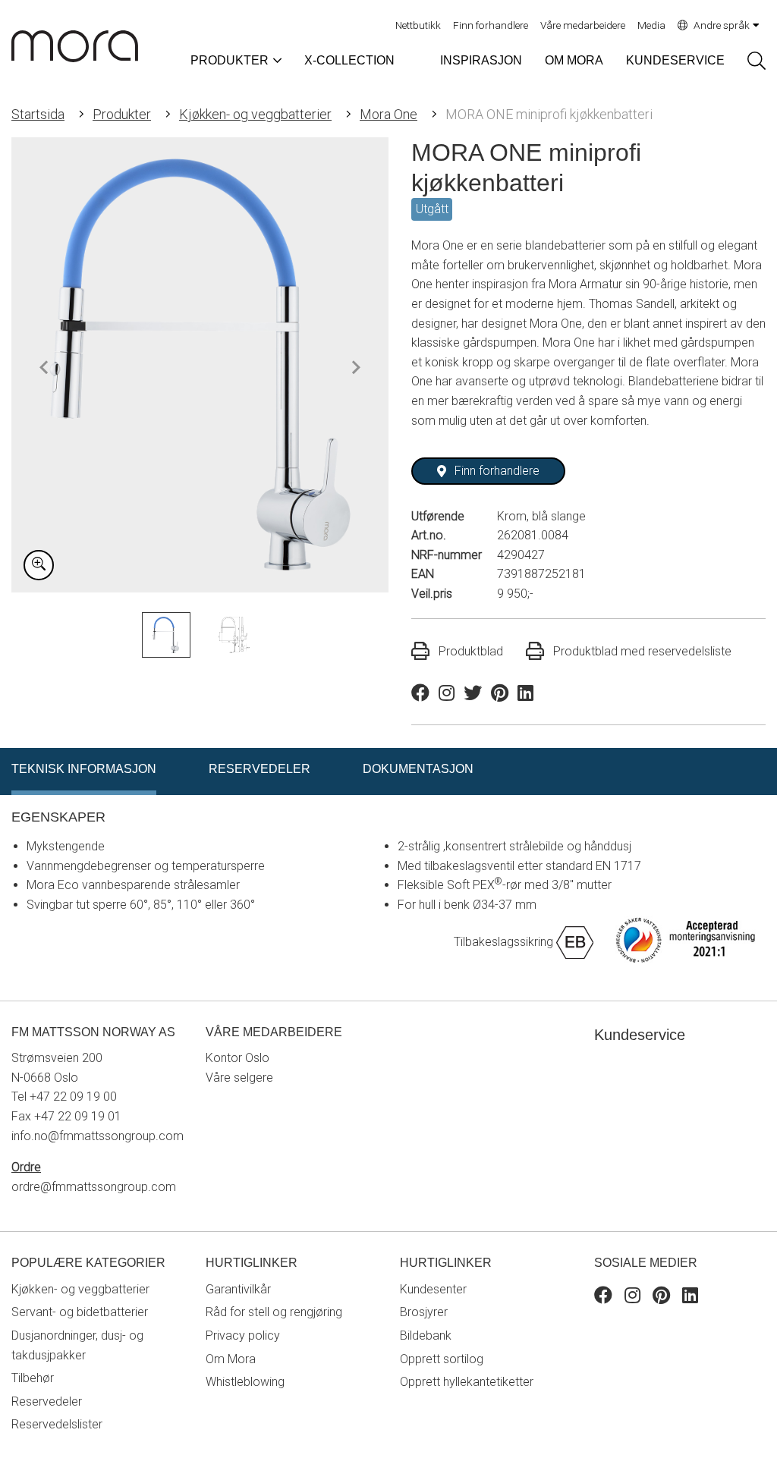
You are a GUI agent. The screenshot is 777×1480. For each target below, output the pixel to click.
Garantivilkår (238, 1289)
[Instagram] (632, 1297)
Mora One (388, 114)
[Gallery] (199, 364)
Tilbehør (32, 1378)
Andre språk (722, 25)
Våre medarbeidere (582, 25)
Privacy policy (243, 1335)
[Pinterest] (661, 1297)
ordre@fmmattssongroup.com (93, 1187)
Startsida (37, 114)
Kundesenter (433, 1289)
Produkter (122, 114)
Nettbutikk (418, 25)
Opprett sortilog (441, 1359)
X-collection (349, 60)
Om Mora (574, 60)
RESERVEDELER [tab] (259, 768)
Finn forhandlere (490, 25)
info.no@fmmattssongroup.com (97, 1136)
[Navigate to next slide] (356, 367)
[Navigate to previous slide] (44, 367)
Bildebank (425, 1335)
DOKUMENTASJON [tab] (418, 768)
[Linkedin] (690, 1297)
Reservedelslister (56, 1424)
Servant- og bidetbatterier (79, 1312)
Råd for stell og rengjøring (274, 1312)
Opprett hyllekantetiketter (466, 1382)
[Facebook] (603, 1297)
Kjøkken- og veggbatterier (255, 114)
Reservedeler (46, 1401)
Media (651, 25)
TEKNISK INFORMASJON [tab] (83, 768)
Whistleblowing (245, 1382)
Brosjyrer (424, 1312)
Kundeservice (675, 60)
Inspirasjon (481, 60)
